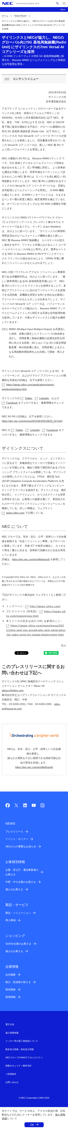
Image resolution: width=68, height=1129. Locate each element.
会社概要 (10, 974)
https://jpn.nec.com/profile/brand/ (31, 559)
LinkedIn (44, 398)
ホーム (5, 16)
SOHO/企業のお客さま (18, 943)
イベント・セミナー (16, 839)
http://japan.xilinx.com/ (45, 606)
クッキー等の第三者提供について (21, 1041)
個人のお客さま (14, 889)
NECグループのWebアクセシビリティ (24, 1057)
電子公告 (9, 1024)
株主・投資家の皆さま (18, 982)
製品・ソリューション (18, 912)
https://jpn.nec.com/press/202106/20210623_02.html (32, 420)
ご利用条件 (10, 1074)
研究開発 (10, 989)
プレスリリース (14, 831)
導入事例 (10, 920)
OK (32, 1124)
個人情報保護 (11, 1033)
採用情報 (10, 997)
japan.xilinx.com (15, 512)
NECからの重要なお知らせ (20, 846)
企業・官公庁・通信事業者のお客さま (21, 872)
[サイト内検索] (57, 3)
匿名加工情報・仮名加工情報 (19, 1049)
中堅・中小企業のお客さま (20, 881)
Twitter (28, 398)
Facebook (12, 402)
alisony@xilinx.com (13, 690)
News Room (20, 16)
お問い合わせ (11, 1082)
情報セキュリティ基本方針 (18, 1065)
